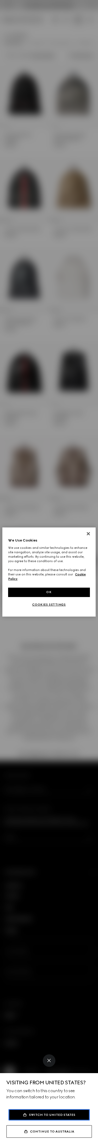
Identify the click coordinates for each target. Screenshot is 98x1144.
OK (48, 592)
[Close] (49, 1060)
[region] (48, 572)
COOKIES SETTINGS (49, 604)
